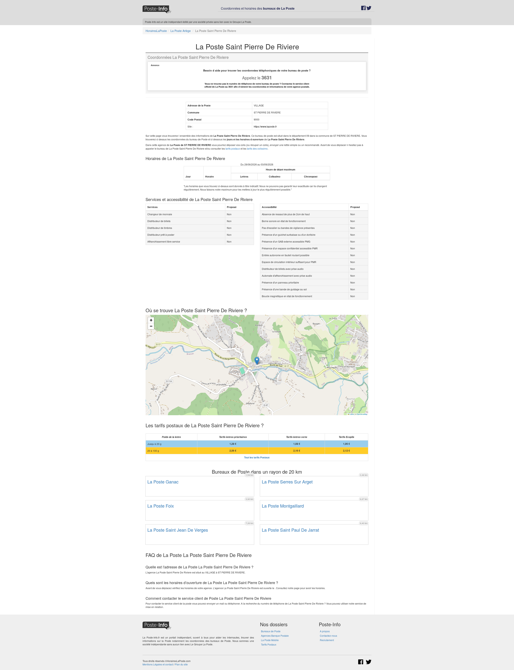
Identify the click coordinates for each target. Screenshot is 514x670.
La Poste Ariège (180, 31)
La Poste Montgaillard (283, 506)
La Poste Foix (160, 506)
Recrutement (327, 640)
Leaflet (351, 414)
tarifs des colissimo (257, 148)
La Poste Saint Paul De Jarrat (290, 530)
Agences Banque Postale (275, 635)
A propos (325, 631)
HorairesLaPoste (156, 31)
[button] (256, 361)
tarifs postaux (232, 148)
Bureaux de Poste (270, 631)
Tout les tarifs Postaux (257, 457)
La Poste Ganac (162, 481)
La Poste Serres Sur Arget (287, 481)
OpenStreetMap (362, 414)
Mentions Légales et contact (158, 664)
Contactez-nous (328, 635)
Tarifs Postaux (268, 644)
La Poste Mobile (270, 640)
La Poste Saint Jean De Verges (177, 530)
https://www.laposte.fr (265, 126)
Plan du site (181, 664)
